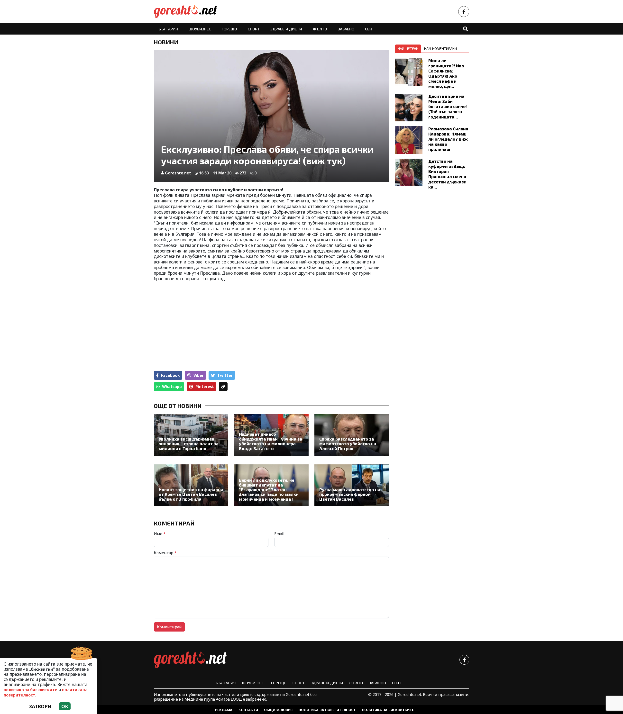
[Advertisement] (211, 320)
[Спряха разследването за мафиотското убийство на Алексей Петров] (351, 435)
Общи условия (278, 709)
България (168, 29)
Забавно (346, 29)
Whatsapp (172, 386)
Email (279, 534)
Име (159, 534)
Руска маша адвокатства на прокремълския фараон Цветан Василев (349, 494)
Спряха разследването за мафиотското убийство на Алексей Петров (347, 444)
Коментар (165, 553)
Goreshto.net (178, 173)
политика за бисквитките (30, 689)
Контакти (248, 709)
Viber (198, 375)
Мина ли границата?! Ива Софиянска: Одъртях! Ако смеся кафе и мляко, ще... (446, 73)
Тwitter (225, 375)
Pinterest (204, 386)
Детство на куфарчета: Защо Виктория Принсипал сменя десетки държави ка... (447, 174)
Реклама (223, 709)
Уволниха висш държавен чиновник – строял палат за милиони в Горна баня (189, 444)
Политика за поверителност (327, 709)
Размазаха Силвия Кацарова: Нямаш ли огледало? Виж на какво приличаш (448, 139)
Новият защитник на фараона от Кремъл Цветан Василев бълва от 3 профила (191, 494)
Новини (166, 42)
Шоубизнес (200, 29)
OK (64, 706)
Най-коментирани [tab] (440, 48)
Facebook (170, 375)
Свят (369, 29)
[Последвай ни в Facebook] (463, 11)
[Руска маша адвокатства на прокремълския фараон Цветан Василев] (351, 485)
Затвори (40, 706)
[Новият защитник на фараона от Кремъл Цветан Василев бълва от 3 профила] (191, 485)
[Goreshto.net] (190, 660)
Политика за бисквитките (388, 709)
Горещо (229, 29)
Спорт (254, 29)
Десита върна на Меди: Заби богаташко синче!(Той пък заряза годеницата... (447, 106)
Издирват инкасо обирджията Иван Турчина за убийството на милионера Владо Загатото (270, 441)
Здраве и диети (286, 29)
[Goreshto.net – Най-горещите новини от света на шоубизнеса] (185, 11)
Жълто (320, 29)
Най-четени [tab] (408, 48)
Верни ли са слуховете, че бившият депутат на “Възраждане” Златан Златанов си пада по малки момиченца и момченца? (269, 489)
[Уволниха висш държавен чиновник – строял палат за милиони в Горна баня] (191, 435)
